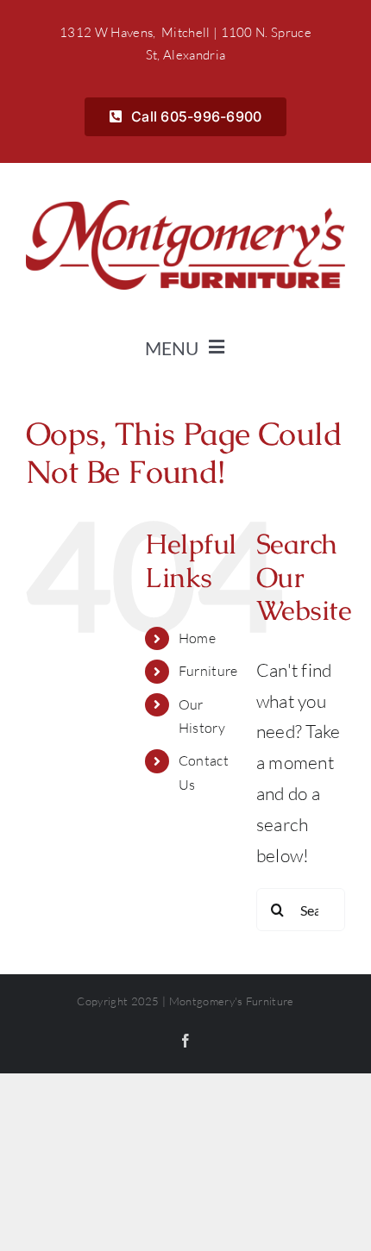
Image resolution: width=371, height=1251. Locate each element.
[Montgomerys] (185, 208)
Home (197, 638)
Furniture (208, 670)
